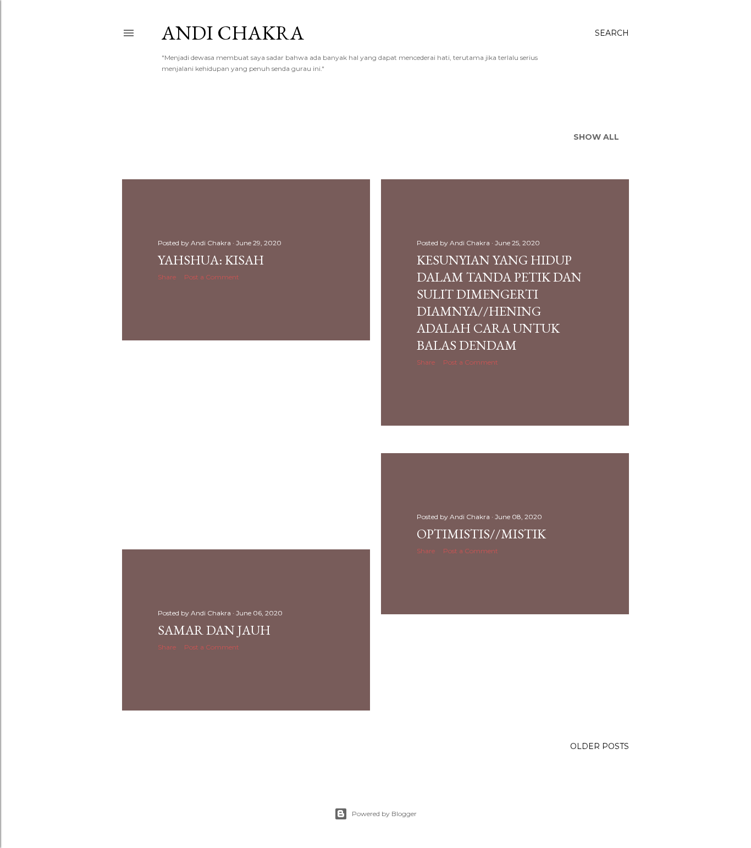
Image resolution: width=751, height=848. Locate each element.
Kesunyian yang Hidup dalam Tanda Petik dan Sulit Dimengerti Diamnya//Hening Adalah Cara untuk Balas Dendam (499, 302)
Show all (596, 137)
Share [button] (167, 277)
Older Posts (599, 746)
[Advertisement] (246, 445)
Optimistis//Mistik (481, 533)
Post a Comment (211, 277)
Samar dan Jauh (214, 629)
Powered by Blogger (384, 814)
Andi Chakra (233, 33)
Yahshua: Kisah (211, 259)
